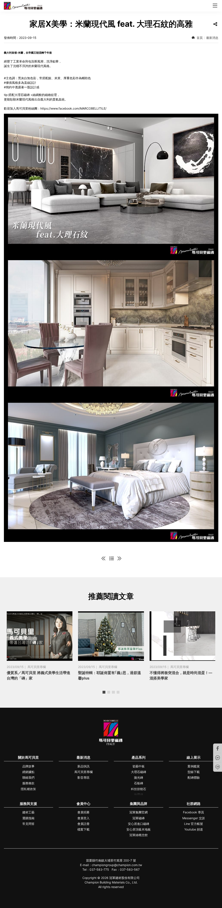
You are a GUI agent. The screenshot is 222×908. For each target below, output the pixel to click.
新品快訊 (83, 766)
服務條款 (28, 783)
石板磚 (138, 783)
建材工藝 (28, 812)
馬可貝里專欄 (83, 772)
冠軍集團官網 (138, 812)
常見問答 (28, 824)
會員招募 (83, 812)
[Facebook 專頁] (217, 748)
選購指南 (28, 818)
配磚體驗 (194, 777)
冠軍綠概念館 (138, 835)
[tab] (104, 692)
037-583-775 (99, 869)
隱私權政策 (28, 789)
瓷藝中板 (138, 766)
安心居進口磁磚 (138, 824)
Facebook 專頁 (193, 812)
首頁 (200, 37)
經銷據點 (28, 772)
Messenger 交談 (193, 818)
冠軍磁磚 (138, 818)
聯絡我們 (28, 777)
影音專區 (83, 777)
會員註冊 (83, 824)
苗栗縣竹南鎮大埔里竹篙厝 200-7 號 (111, 860)
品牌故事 (28, 766)
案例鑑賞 (194, 766)
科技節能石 (138, 789)
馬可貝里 (23, 6)
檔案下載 (83, 829)
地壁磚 (138, 794)
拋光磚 (138, 777)
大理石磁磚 (138, 772)
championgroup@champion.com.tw (117, 865)
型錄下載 (194, 772)
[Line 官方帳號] (217, 766)
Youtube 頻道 (193, 829)
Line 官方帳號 (193, 824)
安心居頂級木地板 (138, 829)
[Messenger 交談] (217, 757)
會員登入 (83, 818)
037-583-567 (130, 869)
